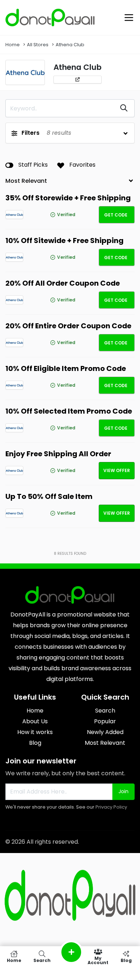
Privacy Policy (111, 807)
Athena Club (70, 45)
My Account (98, 960)
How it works (35, 732)
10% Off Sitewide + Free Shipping (64, 240)
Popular (105, 721)
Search (105, 710)
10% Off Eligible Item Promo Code (65, 368)
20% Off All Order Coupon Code (62, 283)
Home (12, 45)
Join (123, 791)
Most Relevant (105, 743)
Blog (35, 743)
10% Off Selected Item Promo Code (68, 411)
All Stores (37, 45)
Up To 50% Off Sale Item (49, 496)
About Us (35, 721)
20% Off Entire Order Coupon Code (68, 326)
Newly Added (105, 732)
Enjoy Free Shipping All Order (58, 454)
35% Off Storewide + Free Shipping (68, 198)
